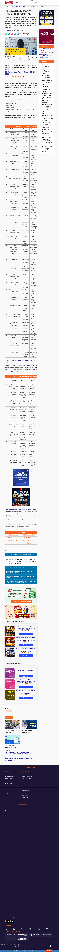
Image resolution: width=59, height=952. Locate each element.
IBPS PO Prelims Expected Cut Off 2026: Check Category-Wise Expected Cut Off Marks (46, 69)
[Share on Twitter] (18, 34)
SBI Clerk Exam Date (29, 535)
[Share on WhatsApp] (6, 34)
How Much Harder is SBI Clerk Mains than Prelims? (47, 133)
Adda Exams (25, 795)
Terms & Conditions (37, 946)
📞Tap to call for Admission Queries (21, 601)
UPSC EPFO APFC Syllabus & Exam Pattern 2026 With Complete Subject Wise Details (47, 97)
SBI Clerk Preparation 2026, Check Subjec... (12, 731)
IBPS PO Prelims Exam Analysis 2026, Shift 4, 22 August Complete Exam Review (47, 88)
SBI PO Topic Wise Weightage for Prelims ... (11, 746)
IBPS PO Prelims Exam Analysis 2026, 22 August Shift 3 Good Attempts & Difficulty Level (47, 126)
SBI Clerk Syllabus (29, 537)
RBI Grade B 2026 (26, 774)
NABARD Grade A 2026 (27, 776)
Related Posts (9, 717)
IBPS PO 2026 (8, 783)
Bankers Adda (25, 790)
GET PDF (49, 950)
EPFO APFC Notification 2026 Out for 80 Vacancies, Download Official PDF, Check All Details (47, 107)
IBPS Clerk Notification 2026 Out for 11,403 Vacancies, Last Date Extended (47, 117)
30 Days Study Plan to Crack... (18, 6)
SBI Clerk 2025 (16, 76)
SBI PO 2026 (8, 774)
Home (6, 6)
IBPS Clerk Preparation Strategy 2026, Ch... (28, 731)
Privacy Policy (46, 946)
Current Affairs (25, 793)
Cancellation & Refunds (25, 946)
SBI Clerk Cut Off (12, 540)
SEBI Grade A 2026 (26, 778)
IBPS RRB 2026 (8, 778)
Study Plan (9, 710)
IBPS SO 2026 (8, 781)
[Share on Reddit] (12, 34)
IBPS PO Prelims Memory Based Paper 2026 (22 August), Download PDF (47, 141)
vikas (7, 30)
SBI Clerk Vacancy (13, 535)
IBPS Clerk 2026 (9, 776)
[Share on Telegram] (9, 34)
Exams (16, 2)
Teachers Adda (25, 797)
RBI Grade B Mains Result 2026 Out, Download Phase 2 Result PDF (47, 149)
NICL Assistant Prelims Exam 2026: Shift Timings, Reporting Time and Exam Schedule (47, 79)
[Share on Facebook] (15, 34)
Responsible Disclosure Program (10, 946)
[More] (32, 1)
